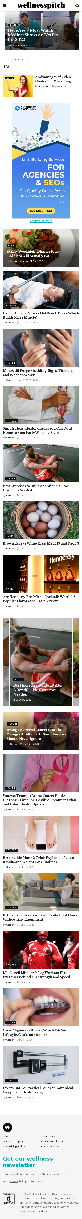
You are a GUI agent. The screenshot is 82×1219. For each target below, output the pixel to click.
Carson (14, 261)
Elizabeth (14, 45)
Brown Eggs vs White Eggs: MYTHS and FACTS (41, 543)
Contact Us (48, 1136)
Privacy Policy (50, 1146)
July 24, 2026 (26, 495)
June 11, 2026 (26, 809)
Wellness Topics (13, 1141)
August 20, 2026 (32, 261)
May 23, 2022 (29, 45)
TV (28, 59)
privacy (13, 1181)
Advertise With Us (52, 1141)
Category (18, 59)
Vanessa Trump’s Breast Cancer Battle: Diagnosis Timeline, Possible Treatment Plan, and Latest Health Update (40, 800)
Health (13, 25)
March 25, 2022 (63, 86)
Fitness (11, 305)
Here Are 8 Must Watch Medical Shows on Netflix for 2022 (33, 35)
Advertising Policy (14, 1146)
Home (6, 59)
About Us (9, 1136)
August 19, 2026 (28, 322)
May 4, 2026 (25, 1040)
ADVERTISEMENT (41, 221)
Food (11, 245)
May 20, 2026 (26, 1097)
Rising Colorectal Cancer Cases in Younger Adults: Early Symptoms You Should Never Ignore (37, 734)
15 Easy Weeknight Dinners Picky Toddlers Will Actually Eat (39, 690)
